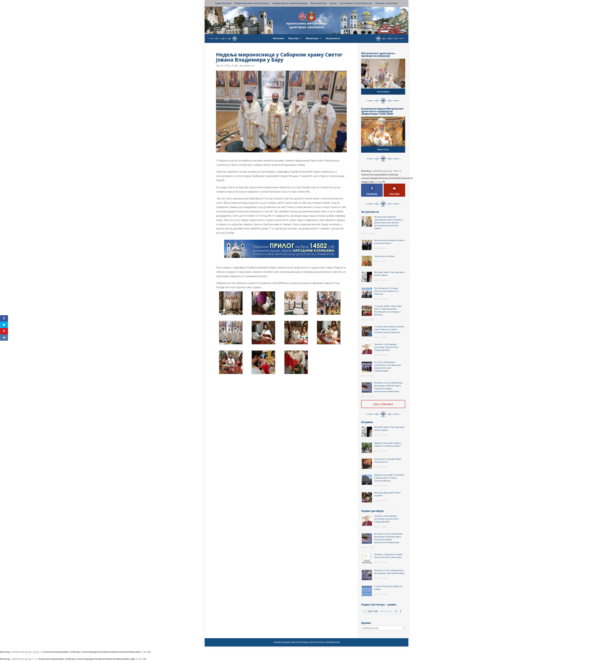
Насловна (278, 38)
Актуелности (333, 38)
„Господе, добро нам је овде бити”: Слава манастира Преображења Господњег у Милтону (387, 310)
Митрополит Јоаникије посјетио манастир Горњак (389, 242)
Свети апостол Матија (384, 256)
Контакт (333, 3)
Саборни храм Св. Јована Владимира (290, 3)
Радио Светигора (223, 3)
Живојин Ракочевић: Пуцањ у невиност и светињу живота (387, 444)
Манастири (312, 38)
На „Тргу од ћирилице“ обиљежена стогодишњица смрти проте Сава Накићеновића (387, 366)
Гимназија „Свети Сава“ (386, 3)
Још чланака (383, 404)
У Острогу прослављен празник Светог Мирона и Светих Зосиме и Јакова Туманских (389, 329)
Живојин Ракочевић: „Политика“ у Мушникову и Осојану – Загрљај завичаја (389, 478)
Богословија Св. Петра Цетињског (356, 3)
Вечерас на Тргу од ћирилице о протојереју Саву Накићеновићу (389, 572)
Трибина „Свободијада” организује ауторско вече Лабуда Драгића (386, 347)
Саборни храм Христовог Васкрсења (251, 3)
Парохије (293, 38)
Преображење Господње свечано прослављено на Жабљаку (386, 291)
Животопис (383, 149)
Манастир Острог (318, 3)
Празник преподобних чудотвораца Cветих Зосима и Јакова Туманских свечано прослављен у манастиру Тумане (388, 222)
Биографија (383, 91)
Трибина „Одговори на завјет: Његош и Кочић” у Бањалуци (388, 556)
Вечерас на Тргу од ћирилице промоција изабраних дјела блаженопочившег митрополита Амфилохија (388, 387)
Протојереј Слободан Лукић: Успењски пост (387, 460)
